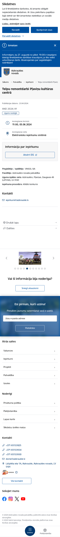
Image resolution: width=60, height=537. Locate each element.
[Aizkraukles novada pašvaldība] (23, 75)
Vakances (8, 350)
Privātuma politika (12, 402)
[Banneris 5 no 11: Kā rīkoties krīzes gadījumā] (30, 258)
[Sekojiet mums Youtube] (23, 499)
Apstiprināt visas (44, 29)
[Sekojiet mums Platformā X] (17, 499)
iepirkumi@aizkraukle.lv (17, 200)
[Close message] (55, 45)
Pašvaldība (8, 375)
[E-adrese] (8, 472)
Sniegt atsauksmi (30, 288)
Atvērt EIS (28, 154)
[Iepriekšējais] (6, 258)
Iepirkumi (8, 358)
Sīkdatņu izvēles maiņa (14, 427)
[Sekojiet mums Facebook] (4, 499)
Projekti (7, 367)
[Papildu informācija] (16, 472)
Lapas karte (9, 419)
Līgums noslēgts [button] (10, 113)
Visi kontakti (17, 481)
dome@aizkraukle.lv (15, 458)
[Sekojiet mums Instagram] (10, 499)
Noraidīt (16, 29)
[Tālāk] (53, 258)
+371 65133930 (13, 454)
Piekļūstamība (10, 411)
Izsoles (6, 383)
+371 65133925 (13, 445)
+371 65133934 (13, 449)
